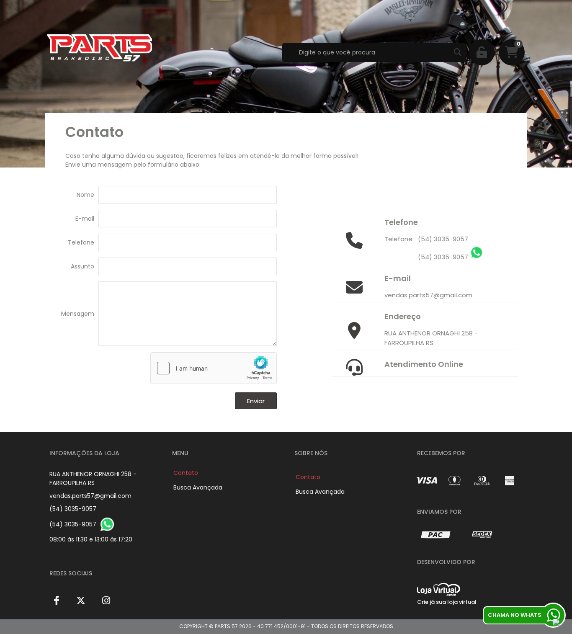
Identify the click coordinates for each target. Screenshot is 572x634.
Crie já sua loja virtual (447, 602)
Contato (185, 473)
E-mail (84, 218)
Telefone (81, 242)
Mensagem (77, 313)
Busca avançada (197, 487)
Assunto (82, 266)
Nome (85, 195)
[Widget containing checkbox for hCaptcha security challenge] (213, 368)
